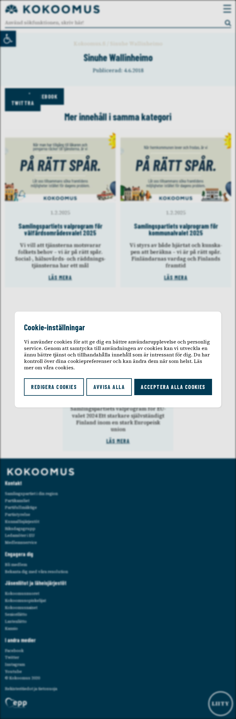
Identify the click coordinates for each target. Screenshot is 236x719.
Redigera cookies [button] (54, 386)
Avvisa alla (109, 386)
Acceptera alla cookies (173, 386)
